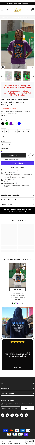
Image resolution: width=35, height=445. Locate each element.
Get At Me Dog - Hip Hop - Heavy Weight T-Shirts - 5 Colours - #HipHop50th (17, 296)
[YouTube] (21, 415)
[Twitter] (26, 415)
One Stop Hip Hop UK (17, 293)
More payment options (17, 167)
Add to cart (13, 155)
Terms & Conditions (15, 159)
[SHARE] (32, 155)
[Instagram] (7, 415)
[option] (17, 44)
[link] (29, 155)
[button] (29, 67)
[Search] (7, 10)
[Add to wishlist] (23, 265)
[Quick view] (23, 268)
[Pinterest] (12, 415)
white (19, 303)
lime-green (15, 303)
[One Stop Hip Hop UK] (17, 322)
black (13, 303)
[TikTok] (17, 415)
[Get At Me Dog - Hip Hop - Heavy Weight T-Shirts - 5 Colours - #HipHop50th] (17, 275)
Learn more (17, 367)
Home (2, 17)
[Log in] (28, 10)
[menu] (2, 10)
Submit (27, 408)
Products (8, 17)
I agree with (6, 159)
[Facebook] (2, 415)
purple (17, 303)
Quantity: (3, 141)
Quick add (17, 289)
